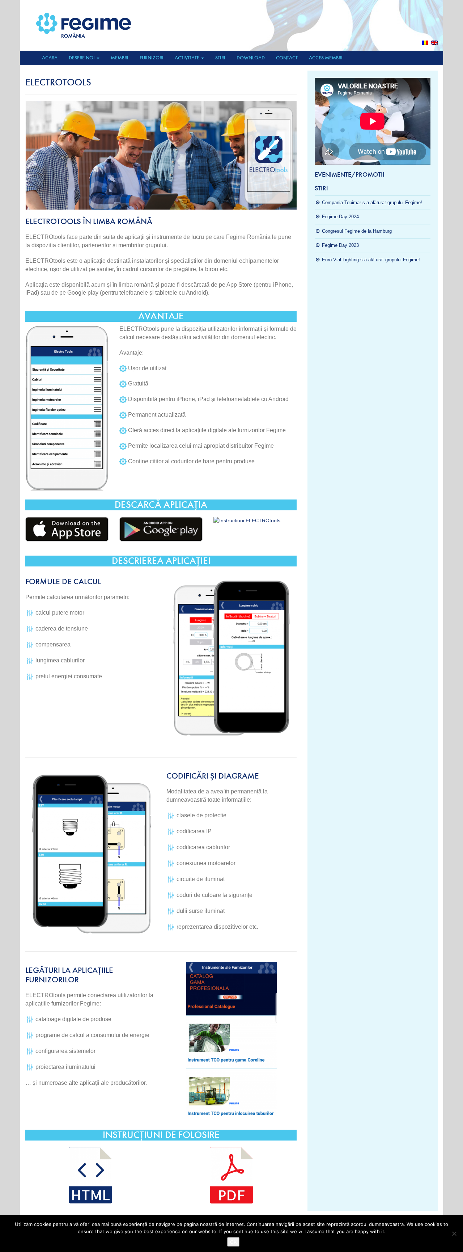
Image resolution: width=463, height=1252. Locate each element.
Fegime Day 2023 (340, 245)
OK (233, 1242)
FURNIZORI (151, 58)
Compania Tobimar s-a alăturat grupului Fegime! (372, 202)
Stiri (220, 58)
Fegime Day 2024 (340, 216)
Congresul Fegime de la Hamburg (357, 231)
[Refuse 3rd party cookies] (454, 1233)
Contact (287, 58)
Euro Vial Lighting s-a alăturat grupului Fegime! (371, 259)
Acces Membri (326, 58)
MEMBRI (119, 58)
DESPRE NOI (82, 58)
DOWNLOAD (251, 58)
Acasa (50, 58)
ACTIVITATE (187, 58)
